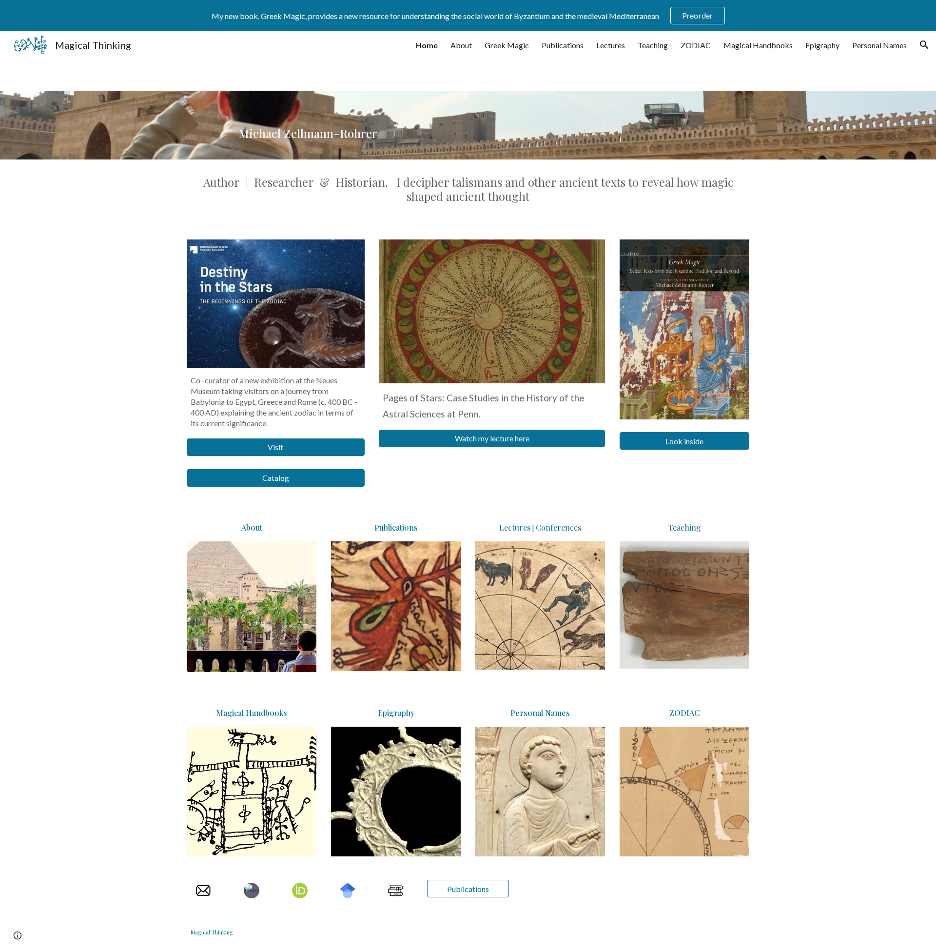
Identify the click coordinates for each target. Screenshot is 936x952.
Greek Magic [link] (507, 45)
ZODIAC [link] (696, 45)
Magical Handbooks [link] (758, 45)
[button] (924, 45)
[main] (371, 125)
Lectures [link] (610, 45)
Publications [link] (563, 45)
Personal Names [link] (879, 45)
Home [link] (427, 45)
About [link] (461, 45)
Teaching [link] (653, 45)
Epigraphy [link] (822, 45)
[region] (468, 15)
